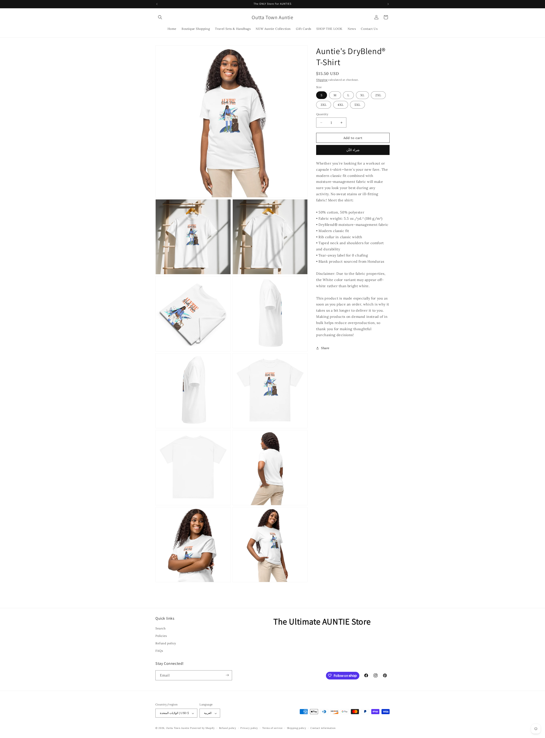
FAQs (159, 651)
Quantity (322, 114)
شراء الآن (353, 150)
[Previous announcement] (157, 4)
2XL (378, 95)
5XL (357, 105)
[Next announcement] (388, 4)
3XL (324, 105)
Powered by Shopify (202, 728)
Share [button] (325, 348)
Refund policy (165, 643)
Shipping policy (296, 728)
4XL (341, 105)
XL (362, 95)
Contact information (323, 728)
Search (160, 628)
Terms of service (272, 728)
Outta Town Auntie (177, 728)
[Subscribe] (227, 675)
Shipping (322, 79)
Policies (161, 636)
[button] (160, 17)
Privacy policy (249, 728)
